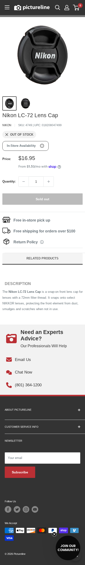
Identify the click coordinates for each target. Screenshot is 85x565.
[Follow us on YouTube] (35, 509)
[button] (68, 548)
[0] (76, 7)
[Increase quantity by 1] (49, 182)
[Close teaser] (54, 534)
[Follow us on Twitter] (17, 509)
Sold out (42, 199)
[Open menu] (7, 7)
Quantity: (9, 181)
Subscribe (20, 472)
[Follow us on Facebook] (8, 509)
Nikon (6, 125)
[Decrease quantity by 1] (24, 182)
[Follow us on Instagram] (26, 509)
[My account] (66, 7)
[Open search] (57, 7)
